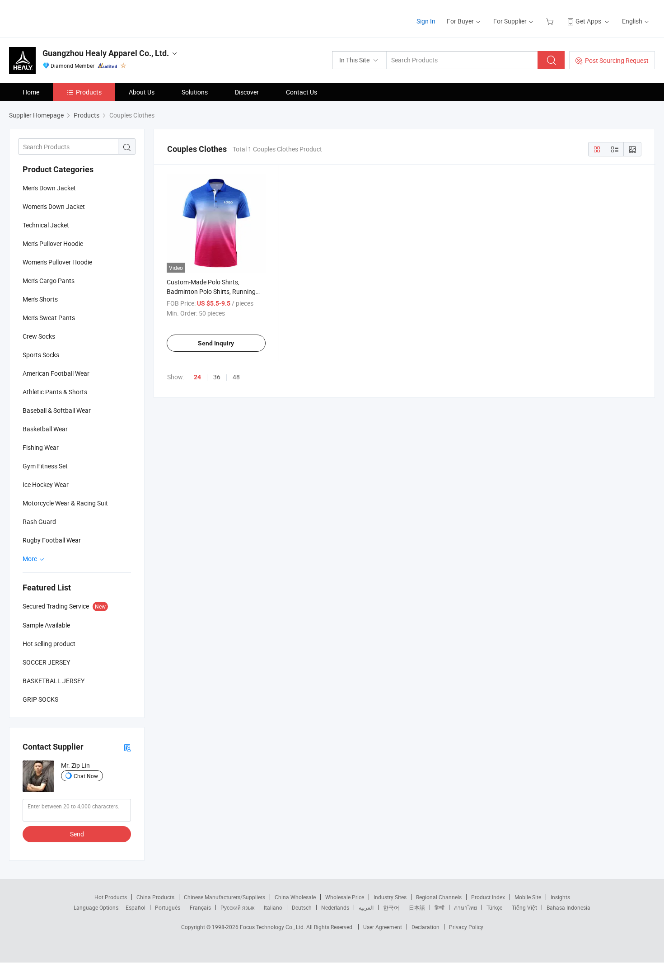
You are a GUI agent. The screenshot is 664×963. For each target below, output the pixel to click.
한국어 (391, 907)
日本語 (417, 907)
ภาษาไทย (465, 907)
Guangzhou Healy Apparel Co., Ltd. (105, 53)
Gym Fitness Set (45, 466)
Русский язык (237, 907)
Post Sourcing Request (617, 60)
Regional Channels (439, 897)
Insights (560, 897)
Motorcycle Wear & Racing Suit (65, 503)
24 (197, 377)
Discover (247, 92)
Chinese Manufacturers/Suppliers (224, 897)
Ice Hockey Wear (46, 484)
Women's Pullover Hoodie (57, 262)
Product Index (488, 897)
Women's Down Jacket (54, 206)
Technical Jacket (46, 225)
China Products (155, 897)
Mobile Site (527, 897)
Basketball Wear (45, 429)
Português (167, 907)
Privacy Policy (466, 926)
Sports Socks (41, 354)
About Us (141, 92)
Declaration (425, 926)
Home (31, 92)
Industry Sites (390, 897)
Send (77, 834)
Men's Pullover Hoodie (53, 243)
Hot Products (110, 897)
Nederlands (335, 907)
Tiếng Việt (524, 907)
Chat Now (86, 775)
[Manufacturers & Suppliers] (67, 17)
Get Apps (588, 21)
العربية (366, 907)
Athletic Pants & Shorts (55, 391)
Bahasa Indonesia (568, 907)
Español (135, 907)
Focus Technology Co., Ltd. (273, 926)
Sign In (425, 21)
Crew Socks (39, 336)
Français (200, 907)
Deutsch (302, 907)
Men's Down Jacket (49, 188)
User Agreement (382, 926)
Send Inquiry (216, 343)
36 (216, 377)
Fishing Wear (41, 447)
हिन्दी (439, 907)
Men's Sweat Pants (49, 317)
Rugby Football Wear (52, 540)
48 (236, 377)
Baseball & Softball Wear (57, 410)
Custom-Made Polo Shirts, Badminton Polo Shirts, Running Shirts (211, 291)
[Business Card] (127, 747)
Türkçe (494, 907)
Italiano (273, 907)
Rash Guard (39, 521)
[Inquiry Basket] (551, 21)
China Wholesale (295, 897)
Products (89, 92)
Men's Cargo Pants (49, 280)
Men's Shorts (40, 299)
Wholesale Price (344, 897)
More (30, 558)
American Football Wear (56, 373)
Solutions (195, 92)
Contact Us (301, 92)
